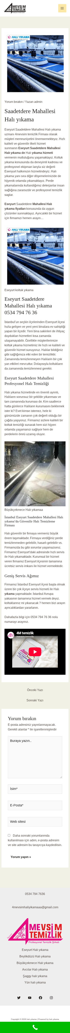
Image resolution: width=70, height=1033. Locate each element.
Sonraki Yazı (35, 700)
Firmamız (11, 552)
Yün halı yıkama (35, 982)
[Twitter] (19, 997)
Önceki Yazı (35, 690)
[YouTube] (29, 997)
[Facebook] (40, 997)
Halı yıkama (12, 392)
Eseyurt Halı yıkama (35, 949)
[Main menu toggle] (62, 8)
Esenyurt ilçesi (55, 322)
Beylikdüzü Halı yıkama (35, 956)
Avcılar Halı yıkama (35, 969)
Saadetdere (38, 148)
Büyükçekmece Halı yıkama (35, 963)
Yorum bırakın (13, 101)
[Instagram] (51, 997)
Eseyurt (24, 148)
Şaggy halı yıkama (35, 976)
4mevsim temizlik (26, 134)
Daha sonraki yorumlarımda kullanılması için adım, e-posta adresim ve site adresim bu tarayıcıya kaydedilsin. (35, 840)
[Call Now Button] (35, 1027)
